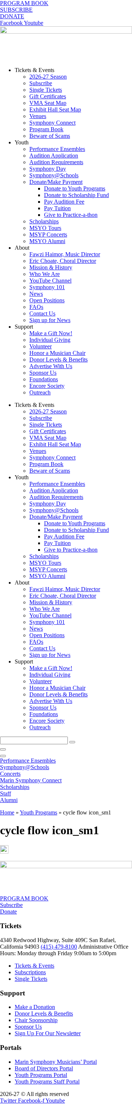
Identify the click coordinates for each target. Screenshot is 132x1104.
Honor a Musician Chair (57, 353)
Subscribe (40, 83)
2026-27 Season (48, 76)
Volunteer (40, 346)
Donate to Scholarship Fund (76, 195)
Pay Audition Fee (64, 202)
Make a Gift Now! (50, 333)
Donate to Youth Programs (74, 188)
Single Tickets (45, 90)
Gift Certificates (47, 96)
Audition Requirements (56, 162)
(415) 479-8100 (59, 947)
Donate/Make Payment (55, 182)
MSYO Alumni (47, 241)
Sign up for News (49, 320)
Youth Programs (38, 812)
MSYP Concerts (48, 234)
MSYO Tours (45, 228)
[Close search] (3, 749)
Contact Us (42, 313)
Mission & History (50, 267)
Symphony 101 (47, 287)
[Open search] (3, 756)
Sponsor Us (42, 373)
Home (7, 812)
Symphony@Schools (53, 175)
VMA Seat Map (47, 103)
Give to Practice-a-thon (71, 215)
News (36, 294)
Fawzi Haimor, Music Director (64, 254)
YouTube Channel (50, 280)
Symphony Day (47, 169)
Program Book (46, 129)
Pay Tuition (57, 208)
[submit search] (72, 742)
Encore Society (47, 386)
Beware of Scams (49, 136)
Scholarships (44, 221)
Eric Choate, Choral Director (62, 261)
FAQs (36, 307)
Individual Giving (49, 340)
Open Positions (47, 300)
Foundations (43, 379)
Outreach (40, 392)
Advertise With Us (50, 366)
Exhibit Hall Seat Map (55, 109)
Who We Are (44, 274)
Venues (37, 116)
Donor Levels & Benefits (58, 359)
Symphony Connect (52, 123)
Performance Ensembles (57, 149)
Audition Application (53, 155)
